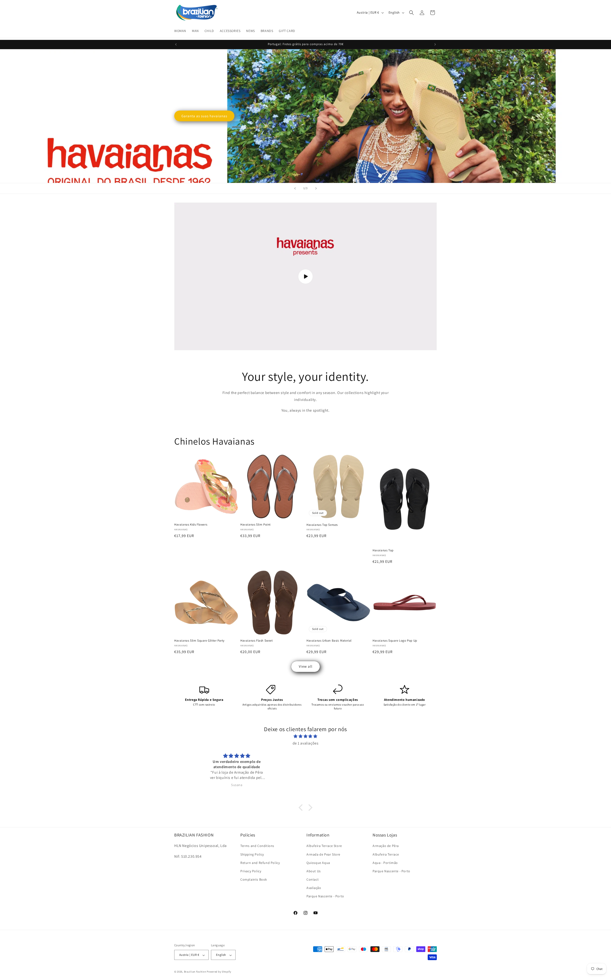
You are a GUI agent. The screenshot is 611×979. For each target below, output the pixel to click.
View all (305, 666)
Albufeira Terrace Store (324, 846)
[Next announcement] (435, 44)
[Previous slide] (295, 188)
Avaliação (313, 888)
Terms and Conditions (257, 846)
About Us (313, 871)
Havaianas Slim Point (255, 525)
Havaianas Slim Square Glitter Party (199, 641)
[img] (305, 736)
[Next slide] (316, 188)
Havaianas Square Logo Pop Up (395, 641)
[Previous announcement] (176, 44)
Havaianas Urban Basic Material (329, 641)
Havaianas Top (383, 550)
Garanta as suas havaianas (204, 116)
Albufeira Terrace (386, 854)
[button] (411, 12)
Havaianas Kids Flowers (190, 525)
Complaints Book (253, 880)
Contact (312, 880)
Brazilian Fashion (195, 972)
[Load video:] (305, 276)
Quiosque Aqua (318, 863)
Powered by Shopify (219, 972)
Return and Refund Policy (260, 863)
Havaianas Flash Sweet (256, 641)
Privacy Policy (250, 871)
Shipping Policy (252, 854)
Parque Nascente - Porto (325, 896)
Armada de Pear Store (323, 854)
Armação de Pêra (386, 846)
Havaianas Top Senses (322, 525)
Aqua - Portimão (385, 863)
